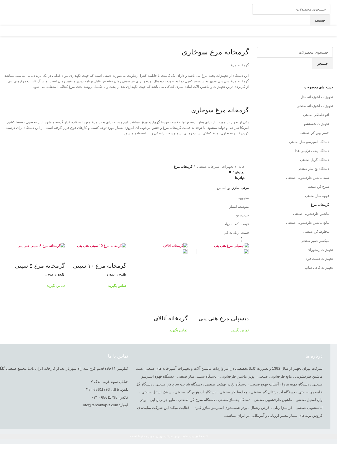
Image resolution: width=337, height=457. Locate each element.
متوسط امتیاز (239, 207)
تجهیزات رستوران (320, 250)
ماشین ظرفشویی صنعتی (311, 214)
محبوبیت (242, 198)
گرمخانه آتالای (170, 318)
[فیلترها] (330, 450)
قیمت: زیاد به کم (236, 233)
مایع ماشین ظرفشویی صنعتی (307, 223)
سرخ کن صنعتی (317, 187)
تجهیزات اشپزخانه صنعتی (315, 106)
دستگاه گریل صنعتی (314, 160)
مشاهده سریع (242, 307)
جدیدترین (242, 215)
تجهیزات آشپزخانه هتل (317, 97)
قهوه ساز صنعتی (317, 196)
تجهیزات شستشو (316, 124)
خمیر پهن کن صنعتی (314, 133)
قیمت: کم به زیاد (236, 224)
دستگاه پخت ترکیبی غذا (312, 151)
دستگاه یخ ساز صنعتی (313, 169)
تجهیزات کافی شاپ (319, 268)
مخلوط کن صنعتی (316, 231)
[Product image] (222, 275)
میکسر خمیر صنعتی (315, 241)
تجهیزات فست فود (319, 259)
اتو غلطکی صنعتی (316, 115)
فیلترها (240, 178)
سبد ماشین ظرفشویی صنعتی (307, 178)
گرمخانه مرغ (320, 205)
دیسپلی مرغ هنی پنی (224, 318)
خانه (241, 167)
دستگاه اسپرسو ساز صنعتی (309, 142)
